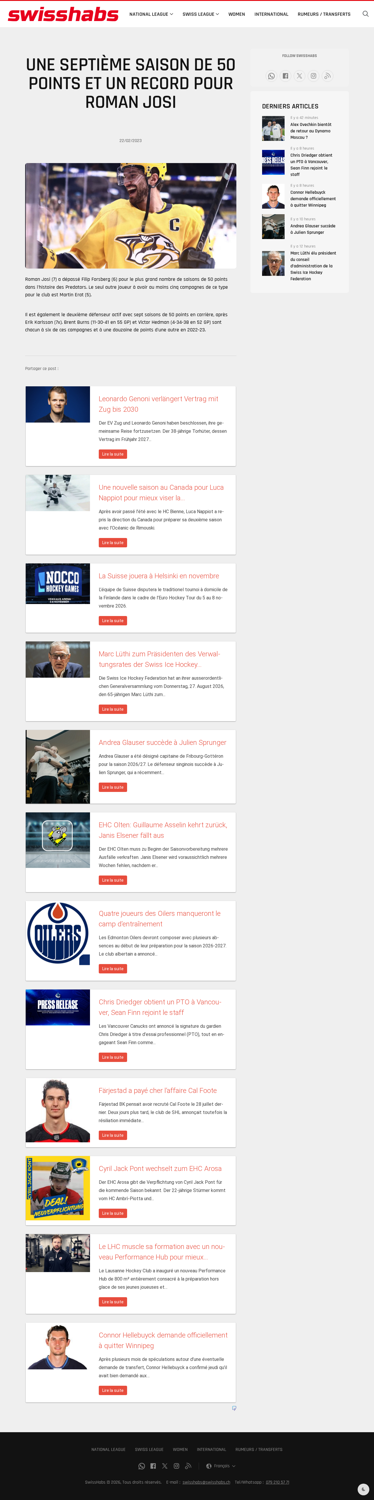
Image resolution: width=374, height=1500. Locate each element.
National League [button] (148, 14)
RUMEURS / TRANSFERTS (259, 1450)
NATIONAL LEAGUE (108, 1450)
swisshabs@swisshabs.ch (206, 1482)
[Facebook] (285, 76)
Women (236, 14)
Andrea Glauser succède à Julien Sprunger (312, 229)
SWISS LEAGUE (149, 1450)
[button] (365, 14)
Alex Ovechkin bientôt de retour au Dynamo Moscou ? (311, 131)
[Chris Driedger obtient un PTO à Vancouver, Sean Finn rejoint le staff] (273, 162)
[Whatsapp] (271, 76)
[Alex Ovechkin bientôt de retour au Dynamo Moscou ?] (273, 128)
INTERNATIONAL (211, 1450)
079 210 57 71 (277, 1482)
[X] (299, 76)
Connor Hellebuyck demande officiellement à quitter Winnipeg (313, 198)
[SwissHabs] (63, 14)
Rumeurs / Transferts (324, 14)
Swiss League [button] (198, 14)
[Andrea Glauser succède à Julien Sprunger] (273, 227)
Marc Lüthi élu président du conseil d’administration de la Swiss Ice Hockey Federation (313, 266)
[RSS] (327, 76)
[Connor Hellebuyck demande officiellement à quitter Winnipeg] (273, 196)
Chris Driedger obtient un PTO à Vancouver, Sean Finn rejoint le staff (311, 165)
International (271, 14)
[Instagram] (313, 76)
